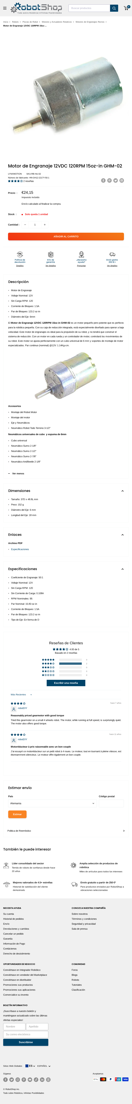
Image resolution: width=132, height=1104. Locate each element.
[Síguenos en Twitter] (11, 1079)
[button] (15, 181)
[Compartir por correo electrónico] (121, 180)
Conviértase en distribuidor (17, 979)
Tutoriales (77, 984)
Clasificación (78, 989)
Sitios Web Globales (12, 1066)
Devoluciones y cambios (16, 928)
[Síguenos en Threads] (48, 1079)
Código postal (107, 796)
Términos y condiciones (84, 918)
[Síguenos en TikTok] (36, 1079)
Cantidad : (14, 224)
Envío (6, 923)
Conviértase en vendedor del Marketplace (25, 974)
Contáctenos (10, 948)
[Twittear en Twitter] (115, 180)
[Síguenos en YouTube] (30, 1079)
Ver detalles (51, 266)
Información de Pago (14, 943)
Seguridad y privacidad (84, 923)
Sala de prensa (79, 928)
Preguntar (81, 266)
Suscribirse (26, 1042)
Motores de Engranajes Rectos (90, 22)
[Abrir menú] (4, 8)
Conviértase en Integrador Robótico (21, 970)
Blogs (75, 974)
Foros (75, 970)
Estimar (17, 814)
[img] (18, 703)
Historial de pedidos (13, 918)
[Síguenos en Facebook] (5, 1079)
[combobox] (89, 8)
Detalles (20, 266)
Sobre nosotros (80, 913)
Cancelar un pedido (13, 933)
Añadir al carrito (66, 236)
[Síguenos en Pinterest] (24, 1079)
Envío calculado (30, 203)
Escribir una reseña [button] (66, 683)
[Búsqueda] (114, 8)
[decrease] (25, 224)
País (10, 796)
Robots (15, 22)
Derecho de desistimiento (16, 953)
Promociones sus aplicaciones (19, 989)
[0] (126, 8)
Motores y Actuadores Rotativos (57, 22)
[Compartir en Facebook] (103, 180)
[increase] (44, 224)
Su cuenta (8, 913)
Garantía (7, 938)
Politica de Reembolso (19, 830)
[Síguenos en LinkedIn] (42, 1079)
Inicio (5, 22)
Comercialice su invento (15, 994)
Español (42, 1066)
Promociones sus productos (18, 984)
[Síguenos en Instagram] (17, 1079)
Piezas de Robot (30, 22)
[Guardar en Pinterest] (109, 180)
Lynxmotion (15, 174)
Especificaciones (20, 549)
